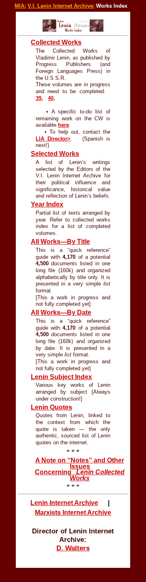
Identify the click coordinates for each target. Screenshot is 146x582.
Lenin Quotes (51, 407)
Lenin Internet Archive (64, 502)
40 (51, 98)
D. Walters (73, 548)
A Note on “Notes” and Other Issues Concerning (80, 469)
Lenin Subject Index (61, 376)
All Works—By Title (60, 241)
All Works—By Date (61, 312)
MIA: (20, 6)
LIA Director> (53, 139)
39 (38, 98)
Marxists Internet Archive (73, 512)
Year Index (47, 204)
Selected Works (55, 153)
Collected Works (56, 42)
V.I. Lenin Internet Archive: (61, 6)
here (63, 125)
